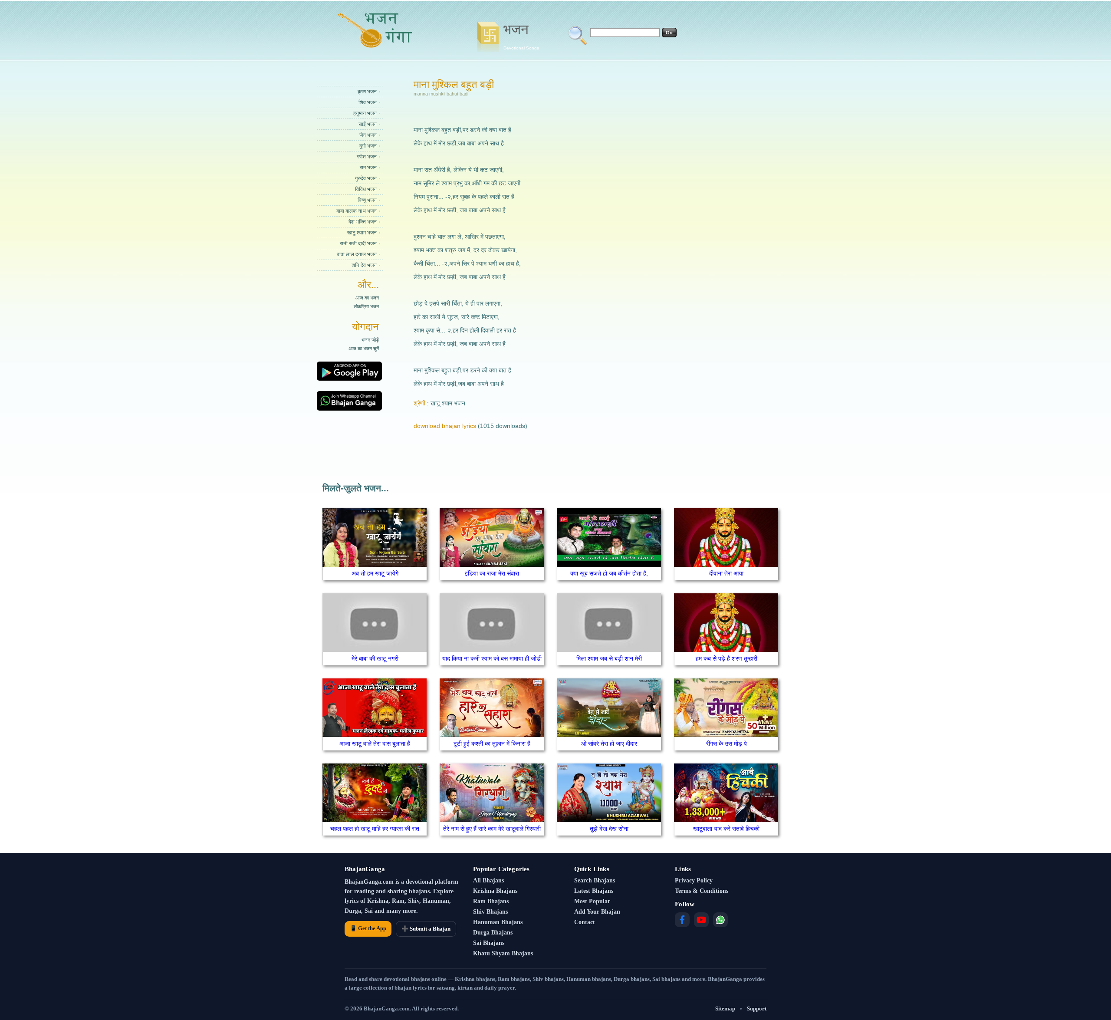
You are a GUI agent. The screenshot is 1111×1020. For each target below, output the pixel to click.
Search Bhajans (594, 880)
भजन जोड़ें (370, 339)
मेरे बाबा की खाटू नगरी (375, 658)
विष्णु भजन (367, 200)
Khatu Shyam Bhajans (503, 953)
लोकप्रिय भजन (366, 306)
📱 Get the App (368, 928)
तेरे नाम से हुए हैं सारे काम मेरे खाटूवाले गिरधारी (492, 828)
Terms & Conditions (701, 891)
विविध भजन (366, 189)
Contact (584, 922)
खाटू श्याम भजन (362, 233)
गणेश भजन (367, 157)
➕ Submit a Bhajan (425, 928)
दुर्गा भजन (368, 146)
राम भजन (368, 168)
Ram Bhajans (491, 901)
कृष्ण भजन (367, 92)
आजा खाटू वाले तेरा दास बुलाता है (374, 743)
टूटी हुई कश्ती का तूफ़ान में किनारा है (492, 743)
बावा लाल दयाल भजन (357, 254)
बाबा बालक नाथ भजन (356, 211)
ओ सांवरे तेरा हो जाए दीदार (609, 743)
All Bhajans (488, 880)
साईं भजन (367, 124)
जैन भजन (368, 135)
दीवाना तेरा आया (726, 573)
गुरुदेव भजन (366, 178)
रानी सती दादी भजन (358, 243)
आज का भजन (367, 297)
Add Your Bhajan (597, 911)
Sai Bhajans (488, 943)
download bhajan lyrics (445, 425)
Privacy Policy (694, 880)
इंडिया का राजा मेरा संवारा (492, 573)
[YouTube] (701, 919)
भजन (521, 36)
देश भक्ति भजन (362, 222)
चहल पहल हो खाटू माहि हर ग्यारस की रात (374, 828)
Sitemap (725, 1008)
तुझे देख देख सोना (609, 828)
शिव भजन (367, 102)
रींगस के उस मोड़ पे (726, 743)
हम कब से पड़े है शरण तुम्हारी (726, 658)
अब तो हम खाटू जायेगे (375, 573)
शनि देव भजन (364, 265)
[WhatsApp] (720, 919)
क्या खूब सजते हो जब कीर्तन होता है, (609, 573)
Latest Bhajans (593, 891)
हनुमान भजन (365, 113)
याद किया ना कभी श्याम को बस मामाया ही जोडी (492, 658)
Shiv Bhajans (490, 911)
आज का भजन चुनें (363, 348)
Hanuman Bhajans (498, 922)
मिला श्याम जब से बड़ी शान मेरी (609, 658)
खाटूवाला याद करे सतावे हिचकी (726, 828)
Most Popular (592, 901)
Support (756, 1008)
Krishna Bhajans (495, 891)
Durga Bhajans (493, 932)
